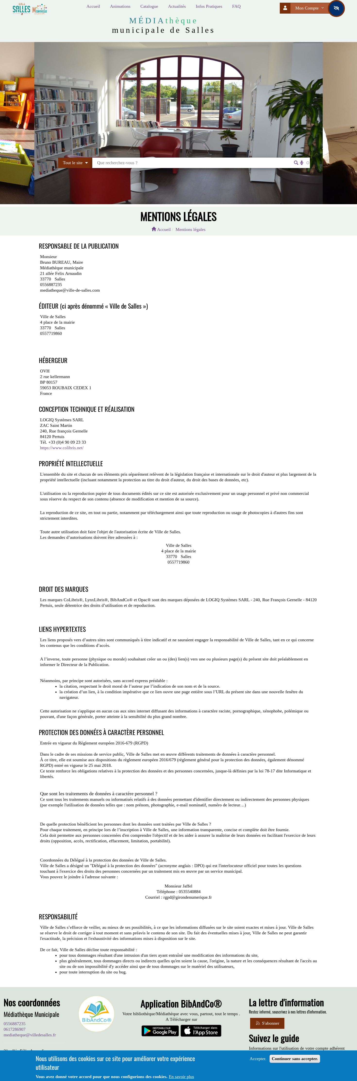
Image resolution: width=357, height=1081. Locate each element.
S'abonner (270, 1023)
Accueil (93, 6)
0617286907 (15, 1029)
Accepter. (258, 1058)
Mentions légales (190, 229)
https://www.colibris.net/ (62, 447)
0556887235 (15, 1023)
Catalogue (149, 6)
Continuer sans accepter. (295, 1058)
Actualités (177, 6)
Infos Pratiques (209, 6)
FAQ (236, 6)
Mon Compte (307, 8)
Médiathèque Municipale (31, 1014)
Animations (120, 6)
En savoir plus (181, 1076)
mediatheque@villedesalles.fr (30, 1034)
